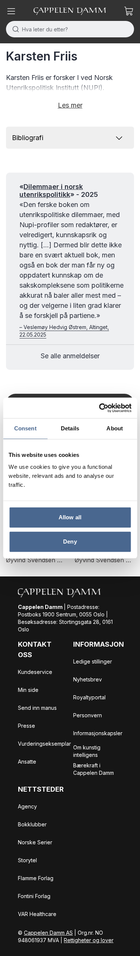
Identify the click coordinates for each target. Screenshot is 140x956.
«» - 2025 (58, 191)
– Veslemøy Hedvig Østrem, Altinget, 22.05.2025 (64, 331)
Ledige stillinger (92, 661)
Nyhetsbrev (87, 679)
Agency (27, 806)
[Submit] (14, 29)
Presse (26, 726)
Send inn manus (37, 708)
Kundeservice (35, 672)
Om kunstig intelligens (86, 751)
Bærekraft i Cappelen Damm (93, 769)
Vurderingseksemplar (44, 743)
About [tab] (114, 428)
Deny (70, 541)
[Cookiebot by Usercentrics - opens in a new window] (99, 408)
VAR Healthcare (37, 914)
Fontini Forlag (34, 896)
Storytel (27, 860)
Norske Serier (35, 842)
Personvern (87, 715)
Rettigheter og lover (88, 940)
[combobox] (70, 29)
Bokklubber (32, 824)
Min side (28, 690)
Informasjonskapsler (97, 733)
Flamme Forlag (35, 878)
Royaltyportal (89, 697)
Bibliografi (27, 138)
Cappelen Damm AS (48, 932)
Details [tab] (70, 428)
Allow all (70, 517)
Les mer (70, 105)
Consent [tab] (25, 428)
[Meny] (11, 11)
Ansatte (27, 761)
